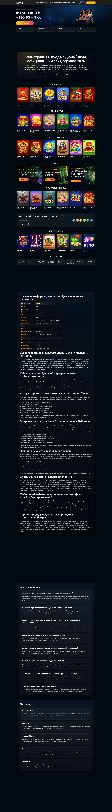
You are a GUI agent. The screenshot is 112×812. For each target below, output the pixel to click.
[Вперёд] (97, 94)
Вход (49, 2)
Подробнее (24, 224)
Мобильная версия (57, 2)
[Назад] (15, 94)
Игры (37, 2)
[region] (56, 97)
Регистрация (43, 2)
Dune (19, 2)
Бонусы (74, 2)
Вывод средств (67, 2)
